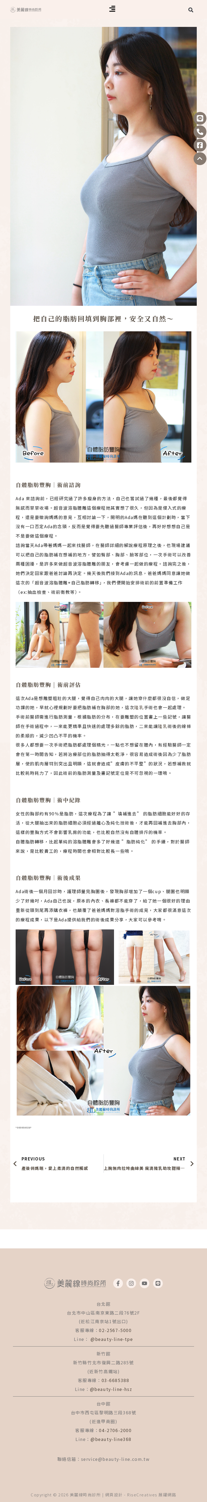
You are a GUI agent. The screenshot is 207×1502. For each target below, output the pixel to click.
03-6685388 (115, 1380)
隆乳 (139, 707)
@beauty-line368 (111, 1439)
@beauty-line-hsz (111, 1389)
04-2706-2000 (115, 1430)
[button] (112, 9)
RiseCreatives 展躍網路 (151, 1494)
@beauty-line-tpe (112, 1339)
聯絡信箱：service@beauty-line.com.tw (103, 1459)
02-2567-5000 (115, 1330)
